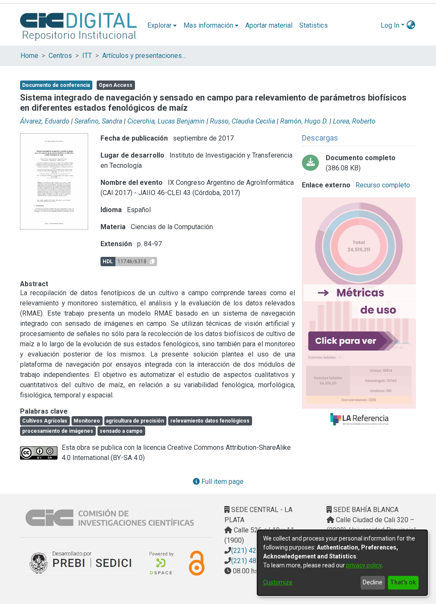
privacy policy (364, 565)
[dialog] (342, 562)
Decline (372, 582)
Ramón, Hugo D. (304, 121)
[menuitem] (162, 25)
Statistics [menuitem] (313, 25)
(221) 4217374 (253, 550)
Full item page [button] (222, 481)
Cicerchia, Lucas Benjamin (166, 121)
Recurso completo (382, 185)
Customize (278, 582)
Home (29, 56)
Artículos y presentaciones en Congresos (144, 56)
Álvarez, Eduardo (44, 121)
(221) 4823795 (253, 561)
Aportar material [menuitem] (269, 25)
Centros (60, 56)
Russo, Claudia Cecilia (242, 121)
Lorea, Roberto (354, 121)
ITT (87, 56)
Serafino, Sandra (98, 121)
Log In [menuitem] (390, 25)
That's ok (403, 582)
